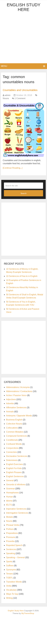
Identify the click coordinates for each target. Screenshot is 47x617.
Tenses (9, 574)
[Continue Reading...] (12, 168)
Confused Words (14, 444)
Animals (10, 411)
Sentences (11, 549)
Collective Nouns (14, 424)
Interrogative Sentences (17, 513)
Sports (9, 561)
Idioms (9, 501)
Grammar (10, 488)
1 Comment (20, 98)
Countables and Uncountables (20, 90)
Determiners (11, 460)
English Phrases (13, 472)
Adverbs (10, 403)
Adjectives (11, 399)
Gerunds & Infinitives (15, 484)
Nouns (6, 98)
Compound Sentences (16, 436)
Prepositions (12, 533)
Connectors (11, 452)
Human (9, 497)
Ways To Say (12, 594)
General (10, 480)
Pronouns (10, 537)
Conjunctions (12, 448)
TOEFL (9, 578)
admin (7, 95)
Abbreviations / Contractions (19, 391)
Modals (9, 517)
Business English (14, 420)
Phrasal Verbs (12, 525)
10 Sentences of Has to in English (21, 276)
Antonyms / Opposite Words (19, 416)
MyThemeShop (27, 613)
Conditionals (12, 440)
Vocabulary (11, 590)
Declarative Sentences (16, 456)
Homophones (12, 493)
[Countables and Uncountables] (23, 130)
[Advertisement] (23, 38)
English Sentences (15, 476)
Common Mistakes (14, 432)
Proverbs (10, 541)
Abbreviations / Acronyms (18, 387)
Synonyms (11, 570)
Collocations (12, 428)
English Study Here (23, 7)
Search (24, 193)
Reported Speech (14, 545)
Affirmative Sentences (16, 407)
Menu (4, 66)
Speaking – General (15, 557)
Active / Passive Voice (16, 395)
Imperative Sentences (16, 509)
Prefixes (10, 529)
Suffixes (10, 565)
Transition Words (14, 582)
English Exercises (14, 464)
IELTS (9, 505)
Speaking (10, 553)
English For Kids (14, 468)
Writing (9, 598)
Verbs (8, 586)
